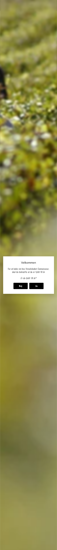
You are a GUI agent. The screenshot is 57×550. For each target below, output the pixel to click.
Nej (20, 285)
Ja (36, 285)
